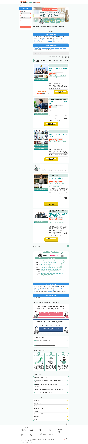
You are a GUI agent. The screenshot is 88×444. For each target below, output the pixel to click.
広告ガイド (25, 440)
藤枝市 (56, 36)
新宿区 (56, 217)
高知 (59, 269)
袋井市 (38, 38)
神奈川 (44, 262)
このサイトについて (23, 439)
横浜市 (42, 273)
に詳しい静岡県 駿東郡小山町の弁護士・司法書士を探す (45, 342)
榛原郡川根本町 (64, 41)
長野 (46, 264)
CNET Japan (31, 429)
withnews (22, 434)
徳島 (55, 269)
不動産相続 (49, 49)
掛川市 (59, 36)
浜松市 (38, 36)
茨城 (51, 262)
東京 (42, 262)
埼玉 (47, 262)
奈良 (48, 267)
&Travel (25, 430)
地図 (65, 86)
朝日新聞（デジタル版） (24, 429)
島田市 (61, 36)
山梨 (44, 264)
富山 (48, 264)
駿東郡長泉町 (41, 41)
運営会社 (22, 440)
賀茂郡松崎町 (36, 41)
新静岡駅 (39, 297)
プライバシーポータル (58, 439)
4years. (50, 429)
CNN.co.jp (31, 430)
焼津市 (53, 36)
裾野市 (54, 38)
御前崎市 (41, 38)
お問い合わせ (30, 440)
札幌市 (51, 273)
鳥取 (48, 269)
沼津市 (41, 36)
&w (22, 430)
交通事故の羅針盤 (51, 434)
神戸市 (57, 273)
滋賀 (50, 267)
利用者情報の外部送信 (51, 439)
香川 (53, 269)
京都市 (60, 273)
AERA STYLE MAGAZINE (42, 434)
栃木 (53, 262)
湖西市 (48, 38)
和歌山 (53, 267)
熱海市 (63, 38)
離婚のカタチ (22, 435)
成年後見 (36, 49)
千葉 (49, 262)
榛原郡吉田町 (59, 41)
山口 (46, 269)
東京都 (51, 217)
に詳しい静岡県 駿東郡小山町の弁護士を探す (43, 340)
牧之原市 (45, 38)
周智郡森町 (54, 41)
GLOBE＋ (40, 430)
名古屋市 (56, 105)
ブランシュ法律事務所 (56, 178)
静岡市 (36, 36)
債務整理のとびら (32, 435)
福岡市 (54, 273)
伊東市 (57, 38)
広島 (42, 269)
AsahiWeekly (60, 432)
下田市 (65, 38)
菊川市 (36, 38)
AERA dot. (31, 433)
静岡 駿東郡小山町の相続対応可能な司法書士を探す (51, 329)
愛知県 (51, 105)
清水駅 (36, 297)
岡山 (44, 269)
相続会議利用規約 (34, 439)
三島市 (50, 36)
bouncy (31, 434)
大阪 (42, 267)
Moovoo (22, 433)
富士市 (44, 36)
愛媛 (57, 269)
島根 (50, 269)
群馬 (55, 262)
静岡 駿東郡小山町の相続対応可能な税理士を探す (51, 313)
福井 (53, 264)
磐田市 (64, 36)
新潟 (42, 264)
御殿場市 (51, 38)
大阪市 (45, 273)
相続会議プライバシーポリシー (42, 439)
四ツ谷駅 (60, 217)
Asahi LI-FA (50, 433)
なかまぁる (40, 433)
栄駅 (60, 105)
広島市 (62, 273)
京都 (46, 267)
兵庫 (44, 267)
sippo (40, 429)
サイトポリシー (29, 439)
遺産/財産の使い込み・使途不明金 (42, 49)
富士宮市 (47, 36)
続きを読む (63, 190)
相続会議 (50, 430)
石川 (50, 264)
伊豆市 (60, 38)
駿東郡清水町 (46, 41)
